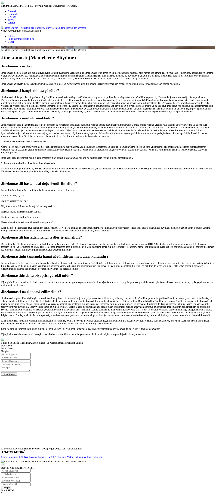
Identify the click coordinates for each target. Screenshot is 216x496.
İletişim (11, 36)
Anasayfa (12, 11)
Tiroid (11, 19)
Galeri (11, 41)
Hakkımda (13, 14)
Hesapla (6, 487)
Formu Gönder (9, 374)
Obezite (11, 22)
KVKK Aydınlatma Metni (60, 457)
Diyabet (11, 16)
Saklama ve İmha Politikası (88, 457)
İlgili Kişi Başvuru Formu (32, 457)
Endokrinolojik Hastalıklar (21, 39)
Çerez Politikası (9, 457)
